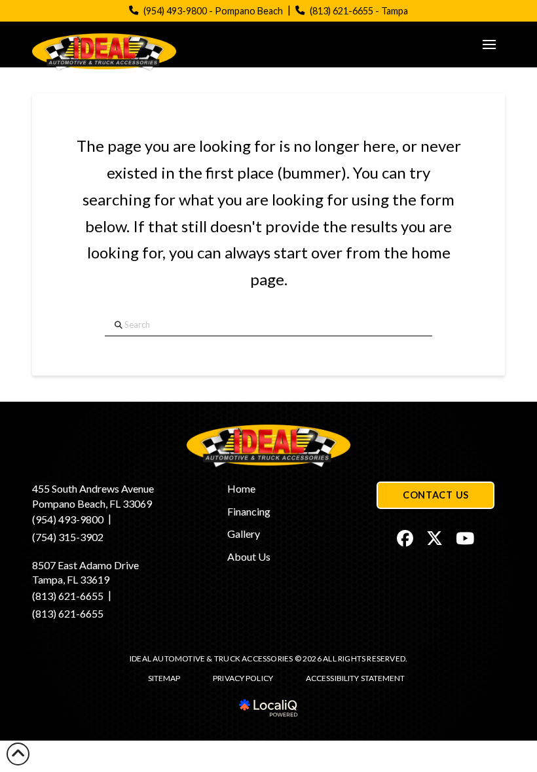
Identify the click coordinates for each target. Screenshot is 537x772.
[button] (489, 44)
